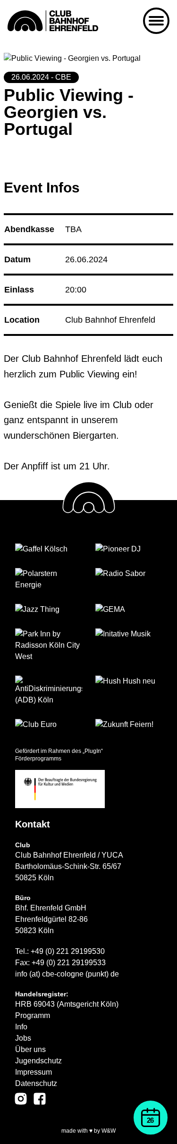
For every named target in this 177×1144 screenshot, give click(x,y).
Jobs (23, 1038)
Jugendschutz (38, 1061)
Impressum (33, 1072)
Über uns (30, 1049)
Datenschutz (36, 1083)
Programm (32, 1015)
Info (21, 1027)
